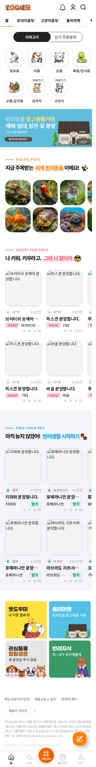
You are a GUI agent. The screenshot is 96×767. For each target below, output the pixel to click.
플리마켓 (73, 20)
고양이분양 (49, 20)
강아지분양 (25, 20)
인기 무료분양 (65, 37)
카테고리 (32, 37)
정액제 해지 (69, 699)
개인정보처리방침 (17, 699)
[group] (48, 128)
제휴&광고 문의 (45, 699)
